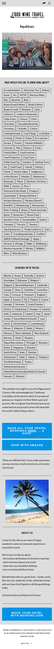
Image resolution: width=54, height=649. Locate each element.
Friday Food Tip (11, 162)
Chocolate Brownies (27, 123)
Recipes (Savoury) (13, 200)
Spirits (7, 214)
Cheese (24, 119)
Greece (7, 309)
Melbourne (39, 176)
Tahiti (22, 357)
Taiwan (31, 357)
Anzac (7, 95)
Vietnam (19, 376)
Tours (47, 229)
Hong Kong (20, 309)
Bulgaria (8, 285)
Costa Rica (42, 289)
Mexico (39, 328)
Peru (26, 186)
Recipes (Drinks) (27, 195)
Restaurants (38, 205)
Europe (7, 143)
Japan (47, 313)
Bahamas (22, 280)
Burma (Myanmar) (24, 285)
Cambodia (42, 285)
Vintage (19, 243)
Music (20, 181)
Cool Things (30, 133)
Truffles (40, 234)
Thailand (43, 357)
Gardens (27, 162)
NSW (6, 186)
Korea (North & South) (25, 318)
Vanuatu (8, 376)
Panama (29, 337)
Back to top (25, 643)
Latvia (7, 323)
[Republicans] (27, 68)
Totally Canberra (32, 229)
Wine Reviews (19, 253)
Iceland (45, 309)
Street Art (18, 214)
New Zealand (41, 333)
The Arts (20, 224)
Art (15, 95)
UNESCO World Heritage (16, 238)
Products (34, 190)
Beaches (16, 99)
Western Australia (13, 248)
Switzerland (10, 357)
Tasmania (8, 224)
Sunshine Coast (11, 219)
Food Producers (12, 157)
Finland (34, 299)
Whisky (29, 248)
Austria (40, 275)
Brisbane (26, 109)
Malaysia (18, 328)
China (17, 289)
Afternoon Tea (31, 90)
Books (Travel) (11, 109)
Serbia (7, 347)
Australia (28, 275)
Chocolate (9, 123)
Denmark (29, 294)
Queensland (10, 195)
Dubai (28, 138)
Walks (29, 243)
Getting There (42, 162)
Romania (43, 342)
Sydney (43, 219)
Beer (26, 99)
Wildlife (40, 248)
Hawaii (28, 166)
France (44, 299)
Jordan (7, 318)
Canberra (8, 114)
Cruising (8, 138)
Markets (25, 176)
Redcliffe (8, 205)
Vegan (36, 238)
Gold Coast (16, 166)
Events (18, 143)
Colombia (28, 289)
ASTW (23, 95)
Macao (7, 328)
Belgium (34, 280)
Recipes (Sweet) (33, 200)
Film (18, 147)
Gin (5, 166)
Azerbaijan (9, 280)
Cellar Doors (10, 119)
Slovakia (31, 347)
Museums (9, 181)
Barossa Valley (37, 95)
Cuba (6, 294)
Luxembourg (37, 323)
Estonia (17, 299)
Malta (29, 328)
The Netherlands (12, 361)
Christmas (9, 128)
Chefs (34, 119)
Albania (7, 275)
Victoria (8, 243)
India (6, 313)
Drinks (18, 138)
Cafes (37, 109)
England (41, 294)
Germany (20, 304)
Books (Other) (35, 104)
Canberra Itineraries (27, 114)
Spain (22, 352)
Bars (6, 99)
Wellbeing (41, 243)
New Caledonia (23, 333)
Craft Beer (44, 133)
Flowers (27, 147)
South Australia (38, 210)
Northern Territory (36, 181)
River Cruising (11, 210)
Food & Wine (10, 152)
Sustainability (29, 219)
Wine (6, 253)
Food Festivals (27, 152)
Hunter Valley (21, 171)
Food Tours (29, 157)
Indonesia (17, 313)
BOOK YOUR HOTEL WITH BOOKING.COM (27, 614)
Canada (7, 289)
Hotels (7, 171)
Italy (38, 313)
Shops (24, 210)
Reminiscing (22, 205)
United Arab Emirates (14, 366)
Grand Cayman (35, 304)
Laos (42, 318)
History (39, 166)
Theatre (33, 224)
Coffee (33, 128)
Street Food (33, 214)
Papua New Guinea (13, 342)
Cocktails (22, 128)
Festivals (8, 147)
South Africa (10, 352)
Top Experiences (12, 229)
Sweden (32, 352)
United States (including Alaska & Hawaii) (24, 371)
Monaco (8, 333)
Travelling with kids (23, 234)
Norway (8, 337)
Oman (18, 337)
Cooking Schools (12, 133)
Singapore (18, 347)
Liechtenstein (20, 323)
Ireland (29, 313)
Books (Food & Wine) (14, 104)
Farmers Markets (34, 143)
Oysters (16, 186)
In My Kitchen (11, 176)
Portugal (30, 342)
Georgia (8, 304)
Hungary (34, 309)
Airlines (46, 90)
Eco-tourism (41, 138)
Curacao (16, 294)
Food (37, 147)
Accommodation (12, 90)
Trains (7, 234)
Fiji (25, 299)
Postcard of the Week (15, 190)
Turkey (28, 361)
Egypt (7, 299)
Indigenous (37, 171)
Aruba (17, 275)
